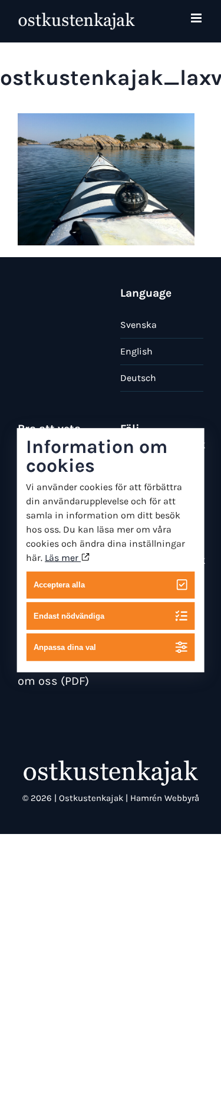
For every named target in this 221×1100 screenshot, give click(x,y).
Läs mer (63, 557)
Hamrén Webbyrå (164, 798)
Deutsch (138, 377)
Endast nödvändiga (69, 616)
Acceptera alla (59, 584)
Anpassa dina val (65, 647)
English (136, 351)
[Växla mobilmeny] (197, 18)
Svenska (138, 324)
